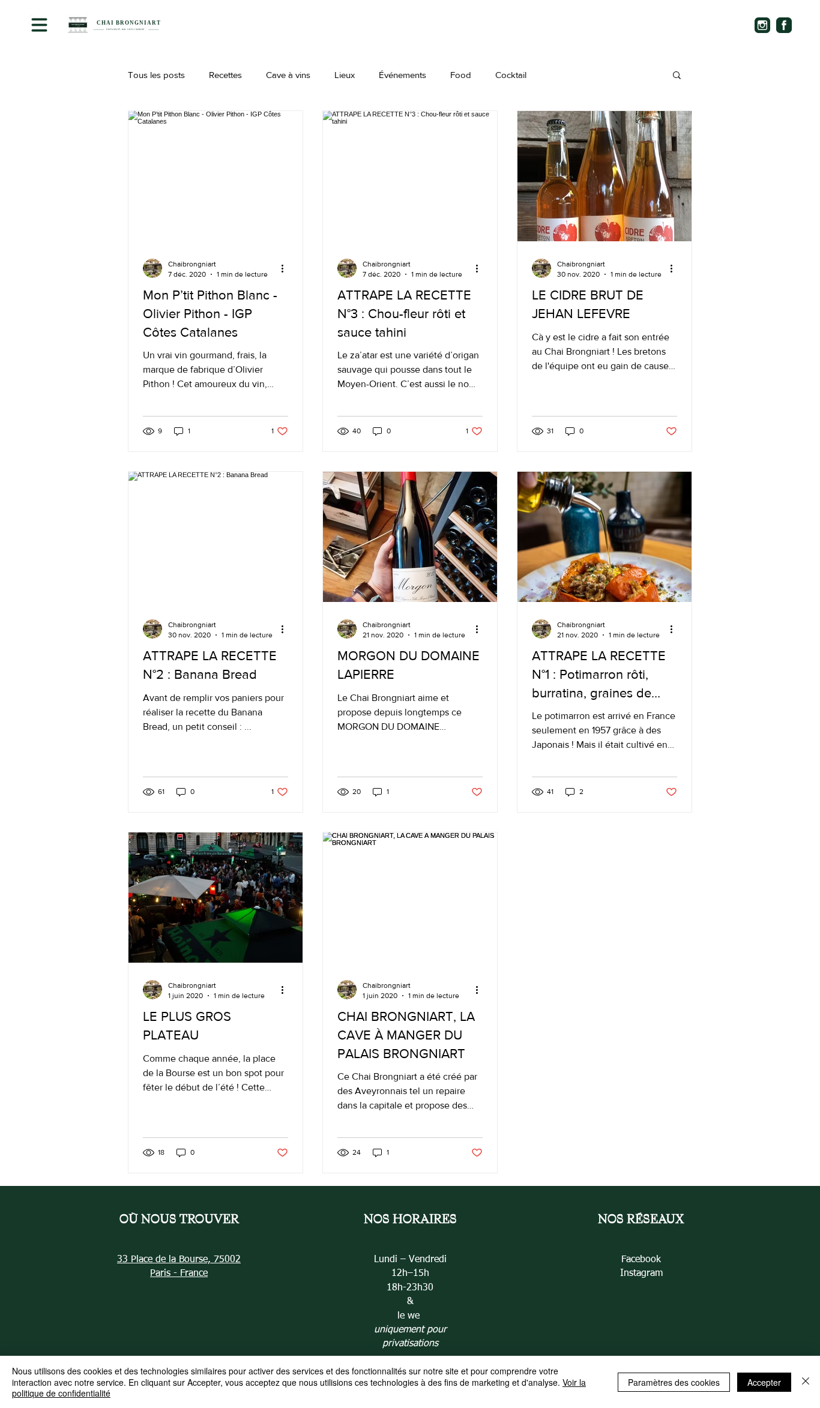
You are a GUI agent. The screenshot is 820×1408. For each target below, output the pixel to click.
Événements (402, 75)
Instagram (641, 1273)
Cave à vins (288, 75)
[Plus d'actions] (286, 268)
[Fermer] (805, 1381)
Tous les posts (156, 75)
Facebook (641, 1260)
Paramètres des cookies (674, 1382)
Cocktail (510, 75)
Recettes (225, 75)
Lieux (344, 75)
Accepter (764, 1382)
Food (460, 75)
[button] (39, 25)
